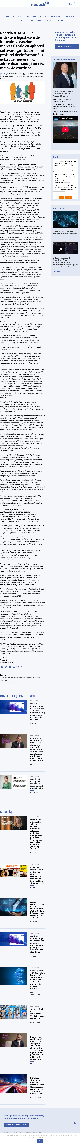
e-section (31, 16)
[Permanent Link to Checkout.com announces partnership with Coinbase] (65, 229)
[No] (78, 1139)
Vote (61, 198)
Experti (59, 21)
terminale (68, 16)
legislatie (22, 21)
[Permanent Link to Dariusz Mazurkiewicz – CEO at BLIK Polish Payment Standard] (65, 89)
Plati (20, 16)
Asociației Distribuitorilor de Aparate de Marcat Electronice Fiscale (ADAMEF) (20, 678)
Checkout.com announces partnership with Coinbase (65, 232)
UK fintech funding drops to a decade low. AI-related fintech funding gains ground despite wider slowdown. (37, 712)
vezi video (56, 238)
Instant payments (37, 1098)
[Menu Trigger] (67, 4)
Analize (33, 724)
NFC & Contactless (37, 1022)
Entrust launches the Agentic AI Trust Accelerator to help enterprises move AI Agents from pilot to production (65, 262)
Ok (40, 1141)
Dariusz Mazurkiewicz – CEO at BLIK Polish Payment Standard (64, 93)
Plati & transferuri (35, 994)
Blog (49, 21)
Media (43, 16)
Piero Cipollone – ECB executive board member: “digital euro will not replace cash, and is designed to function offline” (37, 980)
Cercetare (54, 16)
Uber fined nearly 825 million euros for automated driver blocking (37, 783)
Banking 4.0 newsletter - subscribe (64, 47)
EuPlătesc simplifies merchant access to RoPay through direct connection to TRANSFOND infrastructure (37, 1086)
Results (68, 198)
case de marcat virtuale (8, 683)
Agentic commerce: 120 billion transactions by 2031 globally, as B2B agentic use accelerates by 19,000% (37, 910)
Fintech (10, 16)
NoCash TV (58, 208)
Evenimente (37, 21)
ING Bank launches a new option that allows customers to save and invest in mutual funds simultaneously (37, 875)
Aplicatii (33, 887)
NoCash (2, 73)
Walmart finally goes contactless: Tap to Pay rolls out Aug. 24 (37, 1013)
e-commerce (35, 922)
